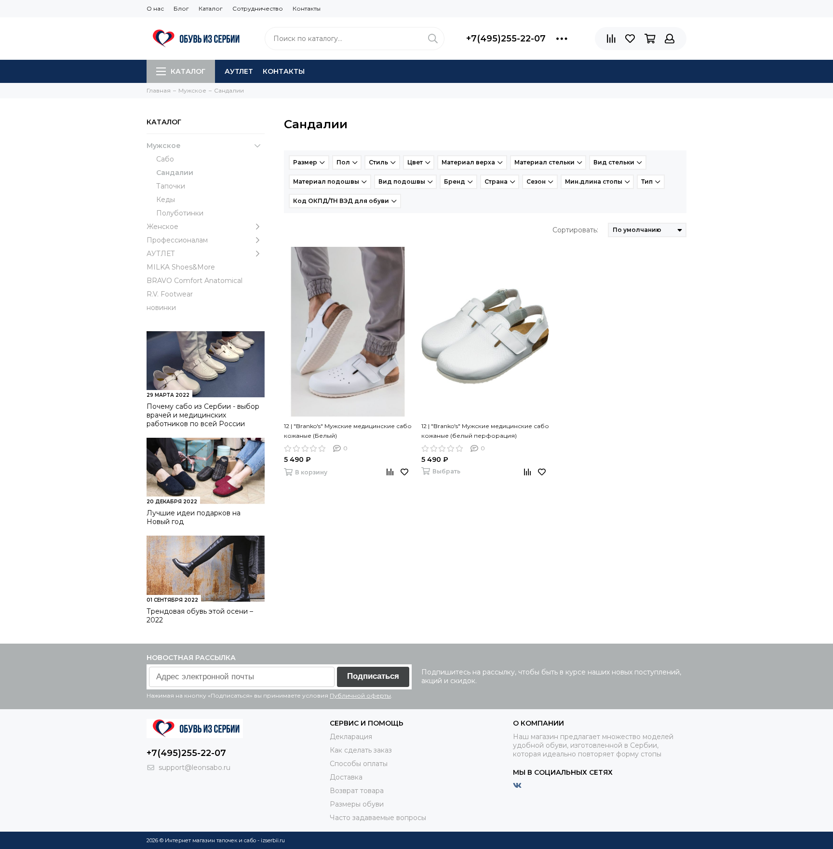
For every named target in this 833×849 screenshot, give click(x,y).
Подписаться (373, 676)
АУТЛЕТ (239, 71)
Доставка (346, 777)
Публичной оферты (360, 695)
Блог (181, 8)
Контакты (307, 8)
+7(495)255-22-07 (506, 38)
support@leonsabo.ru (194, 767)
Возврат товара (357, 790)
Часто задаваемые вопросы (378, 817)
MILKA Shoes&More (181, 267)
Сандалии (174, 172)
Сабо (165, 159)
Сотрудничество (257, 8)
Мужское (164, 145)
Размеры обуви (357, 804)
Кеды (165, 199)
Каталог (211, 8)
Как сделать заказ (361, 750)
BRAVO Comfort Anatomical (194, 280)
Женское (162, 226)
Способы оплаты (359, 763)
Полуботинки (179, 213)
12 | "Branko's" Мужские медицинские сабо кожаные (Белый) (348, 430)
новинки (161, 307)
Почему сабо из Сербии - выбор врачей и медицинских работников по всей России (203, 415)
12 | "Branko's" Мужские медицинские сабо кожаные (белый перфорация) (485, 430)
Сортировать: (575, 230)
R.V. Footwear (170, 294)
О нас (155, 8)
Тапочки (170, 186)
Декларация (351, 736)
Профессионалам (177, 240)
